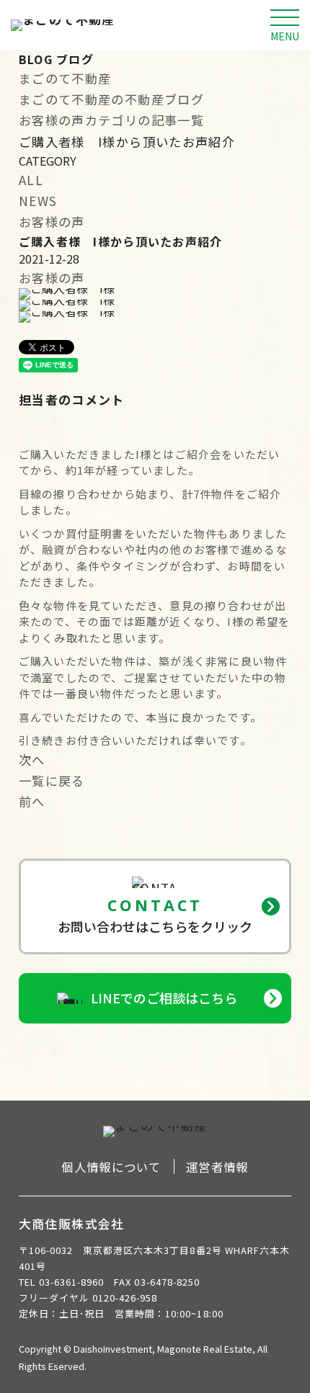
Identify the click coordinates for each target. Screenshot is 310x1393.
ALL (31, 180)
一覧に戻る (52, 780)
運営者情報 (217, 1166)
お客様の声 (52, 221)
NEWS (38, 201)
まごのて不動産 (65, 78)
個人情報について (111, 1166)
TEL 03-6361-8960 (62, 1282)
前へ (32, 801)
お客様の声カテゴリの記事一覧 (111, 120)
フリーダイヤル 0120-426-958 (88, 1297)
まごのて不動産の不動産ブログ (111, 99)
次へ (32, 760)
